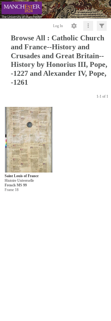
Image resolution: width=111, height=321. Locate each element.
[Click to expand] (102, 26)
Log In (58, 26)
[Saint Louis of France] (28, 140)
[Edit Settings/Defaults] (74, 25)
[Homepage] (55, 9)
